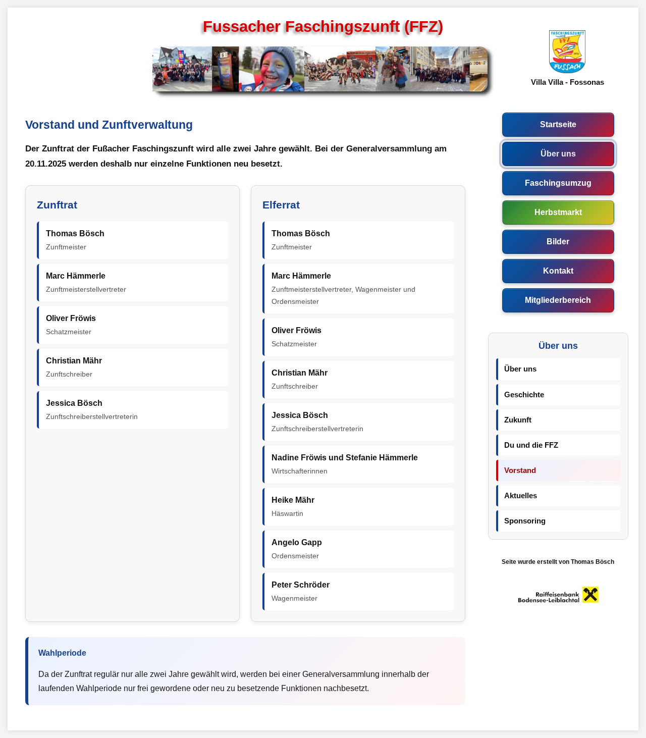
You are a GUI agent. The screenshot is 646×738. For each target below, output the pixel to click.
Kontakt (558, 270)
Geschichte (524, 395)
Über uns (558, 153)
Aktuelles (520, 496)
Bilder (558, 241)
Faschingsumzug (558, 182)
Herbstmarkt (558, 212)
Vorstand (520, 470)
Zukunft (517, 420)
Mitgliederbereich (558, 299)
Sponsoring (525, 521)
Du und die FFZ (531, 445)
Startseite (558, 124)
